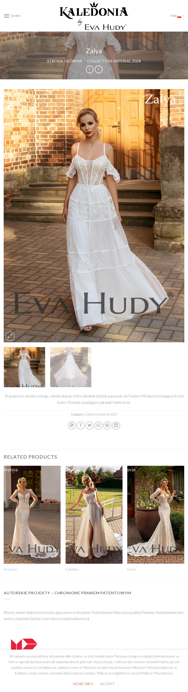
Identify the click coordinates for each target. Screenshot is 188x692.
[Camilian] (93, 515)
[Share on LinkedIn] (116, 425)
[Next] (174, 215)
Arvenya (10, 569)
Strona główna (64, 61)
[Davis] (155, 515)
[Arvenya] (32, 515)
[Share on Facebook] (81, 425)
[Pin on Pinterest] (107, 425)
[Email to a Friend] (98, 425)
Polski (173, 15)
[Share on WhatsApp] (72, 425)
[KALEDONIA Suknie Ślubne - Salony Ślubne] (94, 16)
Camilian (72, 569)
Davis (131, 569)
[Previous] (13, 215)
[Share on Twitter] (89, 425)
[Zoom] (10, 336)
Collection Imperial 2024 (114, 61)
